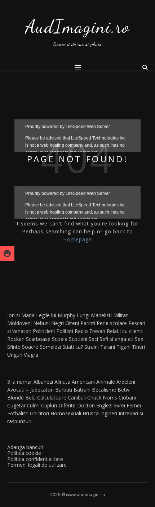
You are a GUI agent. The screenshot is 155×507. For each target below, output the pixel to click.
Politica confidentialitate (35, 459)
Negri (57, 323)
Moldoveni (19, 323)
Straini (91, 346)
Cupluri (49, 405)
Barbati (63, 389)
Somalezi (50, 346)
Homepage (77, 239)
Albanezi (43, 381)
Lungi (83, 315)
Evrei (119, 405)
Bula (30, 397)
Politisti (64, 331)
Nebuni (41, 323)
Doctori (86, 405)
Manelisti (101, 315)
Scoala (59, 338)
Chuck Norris (102, 397)
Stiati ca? (72, 346)
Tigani (123, 346)
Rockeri (16, 338)
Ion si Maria (21, 315)
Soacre (30, 346)
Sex (139, 338)
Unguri (14, 354)
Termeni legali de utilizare (37, 464)
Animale (105, 381)
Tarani (107, 346)
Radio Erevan (90, 331)
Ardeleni (125, 381)
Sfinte (14, 346)
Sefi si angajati (116, 338)
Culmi (33, 405)
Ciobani (127, 397)
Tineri (138, 346)
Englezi (104, 405)
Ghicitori (39, 413)
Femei (134, 405)
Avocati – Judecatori (30, 389)
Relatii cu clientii (125, 331)
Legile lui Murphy (55, 315)
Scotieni (78, 338)
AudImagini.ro (77, 27)
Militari (121, 315)
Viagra (31, 354)
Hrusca (91, 413)
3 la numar (19, 381)
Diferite (67, 405)
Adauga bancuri (25, 447)
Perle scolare (112, 323)
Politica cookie (24, 452)
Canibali (77, 397)
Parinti (87, 323)
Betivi (124, 389)
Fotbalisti (17, 413)
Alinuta (62, 381)
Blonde (15, 397)
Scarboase (38, 338)
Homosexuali (65, 413)
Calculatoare (51, 397)
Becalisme (104, 389)
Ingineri (108, 413)
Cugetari (17, 405)
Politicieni (44, 331)
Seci (93, 338)
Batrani (82, 389)
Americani (83, 381)
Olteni (72, 323)
